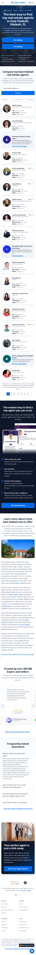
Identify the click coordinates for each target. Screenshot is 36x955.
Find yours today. (25, 890)
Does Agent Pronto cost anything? (15, 803)
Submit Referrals (23, 910)
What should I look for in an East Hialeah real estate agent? (14, 786)
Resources (4, 907)
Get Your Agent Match (19, 364)
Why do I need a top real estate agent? (14, 754)
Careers (3, 930)
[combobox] (18, 88)
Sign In (33, 2)
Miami (17, 583)
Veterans (3, 913)
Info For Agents (23, 907)
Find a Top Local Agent (19, 146)
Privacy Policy (22, 921)
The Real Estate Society (19, 719)
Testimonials (4, 927)
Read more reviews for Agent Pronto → (18, 732)
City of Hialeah (25, 625)
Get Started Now (17, 256)
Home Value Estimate (7, 910)
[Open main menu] (2, 2)
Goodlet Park (6, 606)
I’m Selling (18, 40)
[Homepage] (18, 2)
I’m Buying (18, 46)
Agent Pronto (8, 10)
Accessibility (22, 930)
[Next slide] (33, 705)
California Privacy (24, 927)
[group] (18, 705)
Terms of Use (22, 924)
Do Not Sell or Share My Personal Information (18, 949)
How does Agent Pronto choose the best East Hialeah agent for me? (15, 795)
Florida (15, 10)
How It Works (5, 904)
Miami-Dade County (16, 594)
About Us (3, 921)
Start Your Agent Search (18, 869)
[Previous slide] (3, 705)
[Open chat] (32, 951)
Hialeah (21, 10)
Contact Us (4, 924)
